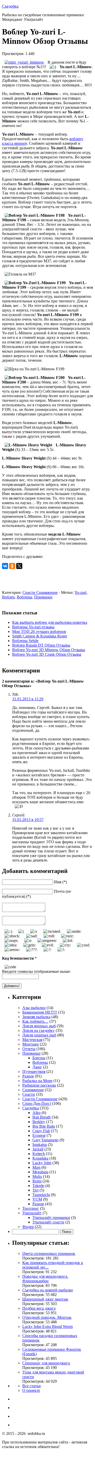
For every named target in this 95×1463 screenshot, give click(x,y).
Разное (28, 1076)
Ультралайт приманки (51, 1217)
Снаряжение (33, 1090)
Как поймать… (35, 1021)
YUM (37, 1199)
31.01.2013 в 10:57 (28, 819)
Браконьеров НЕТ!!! (39, 1012)
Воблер (8, 597)
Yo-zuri (80, 592)
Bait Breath (41, 1117)
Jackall (37, 1149)
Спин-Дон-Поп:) (36, 1103)
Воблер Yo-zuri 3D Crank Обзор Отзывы (46, 654)
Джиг (37, 1067)
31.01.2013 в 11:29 (27, 699)
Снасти (28, 1094)
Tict (35, 1190)
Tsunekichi (41, 1195)
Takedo (38, 1185)
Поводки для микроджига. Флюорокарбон (45, 1278)
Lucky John (41, 1163)
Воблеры (24, 597)
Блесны (38, 1058)
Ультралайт (32, 1213)
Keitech (38, 1153)
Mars (36, 1167)
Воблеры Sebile (25, 640)
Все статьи (31, 1386)
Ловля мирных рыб (39, 1026)
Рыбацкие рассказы (39, 1085)
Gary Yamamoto (45, 1140)
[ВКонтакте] (5, 566)
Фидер (28, 1226)
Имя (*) (60, 882)
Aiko (36, 1112)
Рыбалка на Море (37, 1080)
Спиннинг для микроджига (46, 1363)
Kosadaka (40, 1158)
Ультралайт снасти (48, 1222)
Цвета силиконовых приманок (48, 1253)
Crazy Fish (41, 1131)
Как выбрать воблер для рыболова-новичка (49, 622)
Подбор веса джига (38, 1308)
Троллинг (30, 1208)
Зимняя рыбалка (36, 1017)
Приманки (43, 597)
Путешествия (33, 1071)
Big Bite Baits (43, 1126)
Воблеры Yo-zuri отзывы (33, 627)
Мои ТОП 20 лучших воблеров (39, 631)
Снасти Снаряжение (40, 592)
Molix (37, 1176)
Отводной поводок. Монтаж (46, 1317)
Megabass (40, 1172)
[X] (19, 566)
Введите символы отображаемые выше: (36, 971)
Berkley (38, 1122)
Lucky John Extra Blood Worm (47, 1326)
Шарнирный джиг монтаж (45, 1299)
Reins (37, 1181)
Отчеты (28, 1049)
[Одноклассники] (12, 566)
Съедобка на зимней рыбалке (47, 1290)
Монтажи (30, 1044)
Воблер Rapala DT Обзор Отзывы (41, 645)
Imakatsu (39, 1144)
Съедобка (10, 6)
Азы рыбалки (34, 1007)
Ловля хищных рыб (39, 1035)
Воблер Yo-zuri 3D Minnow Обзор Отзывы (48, 650)
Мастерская (32, 1039)
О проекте (31, 1390)
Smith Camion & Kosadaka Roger (39, 636)
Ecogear (39, 1135)
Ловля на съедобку (38, 1030)
